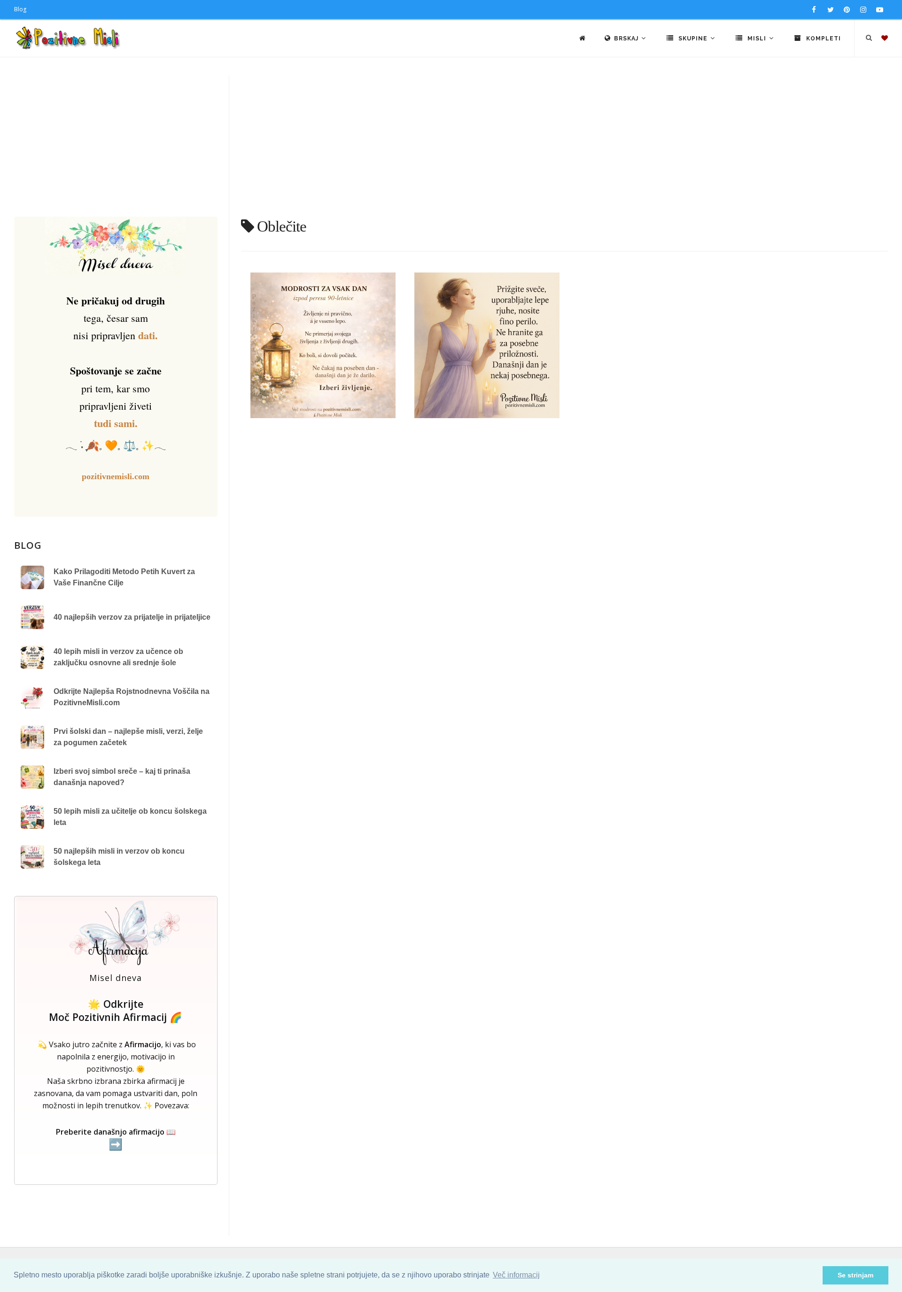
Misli (757, 38)
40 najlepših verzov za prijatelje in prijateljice (132, 617)
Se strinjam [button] (855, 1275)
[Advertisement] (451, 146)
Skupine (692, 38)
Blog (20, 9)
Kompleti (822, 38)
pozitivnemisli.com (115, 476)
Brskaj (627, 38)
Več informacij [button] (516, 1275)
